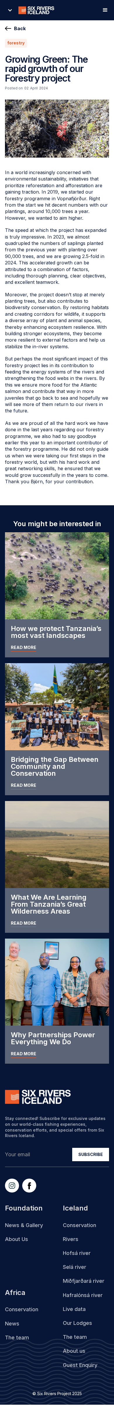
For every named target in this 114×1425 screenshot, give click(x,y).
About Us (16, 1239)
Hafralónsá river (83, 1295)
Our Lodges (77, 1323)
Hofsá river (77, 1253)
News (12, 1324)
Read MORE (23, 647)
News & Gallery (24, 1225)
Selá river (74, 1267)
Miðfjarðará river (83, 1281)
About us (74, 1351)
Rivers (70, 1239)
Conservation (79, 1225)
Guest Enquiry (80, 1365)
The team (75, 1337)
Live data (74, 1309)
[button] (33, 10)
